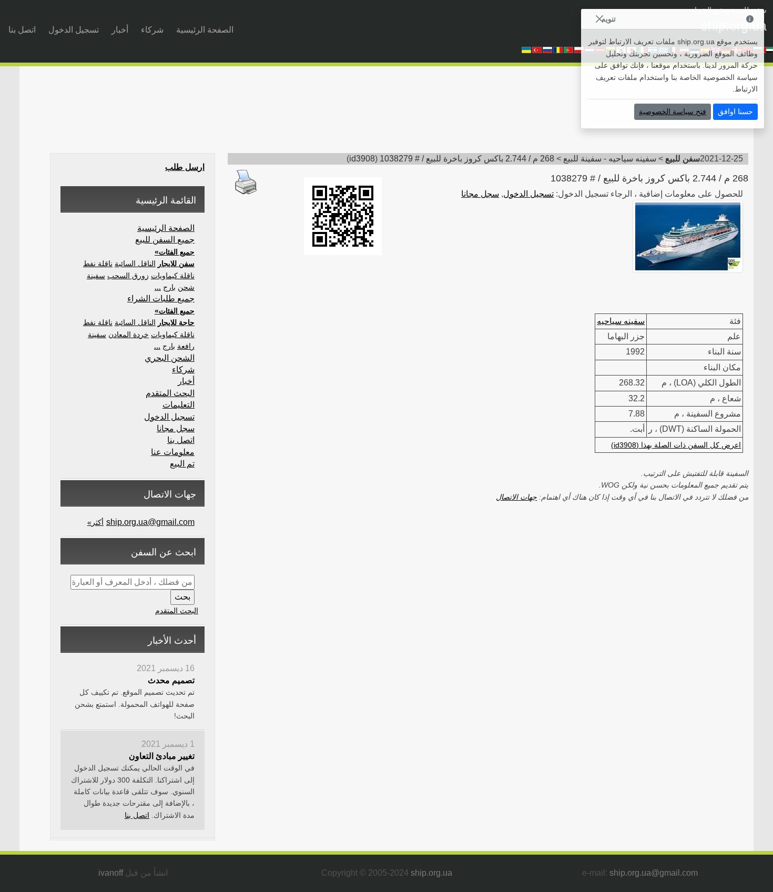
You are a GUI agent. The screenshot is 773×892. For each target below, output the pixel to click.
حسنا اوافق (735, 111)
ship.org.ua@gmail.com (150, 522)
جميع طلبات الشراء (161, 298)
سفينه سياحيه (621, 321)
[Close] (599, 19)
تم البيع (182, 463)
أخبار (119, 29)
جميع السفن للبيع (165, 239)
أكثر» (95, 522)
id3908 (362, 158)
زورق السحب (128, 275)
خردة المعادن (128, 334)
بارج (169, 287)
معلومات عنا (173, 452)
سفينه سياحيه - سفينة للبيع (609, 158)
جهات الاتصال (516, 497)
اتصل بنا (22, 29)
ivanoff (110, 872)
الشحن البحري (170, 357)
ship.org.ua (431, 872)
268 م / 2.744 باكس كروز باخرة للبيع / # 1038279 (467, 158)
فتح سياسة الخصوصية (672, 111)
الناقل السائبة (135, 263)
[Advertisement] (544, 113)
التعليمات (178, 404)
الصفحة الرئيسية (204, 29)
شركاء (152, 29)
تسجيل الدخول (73, 29)
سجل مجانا (480, 193)
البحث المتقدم (170, 393)
